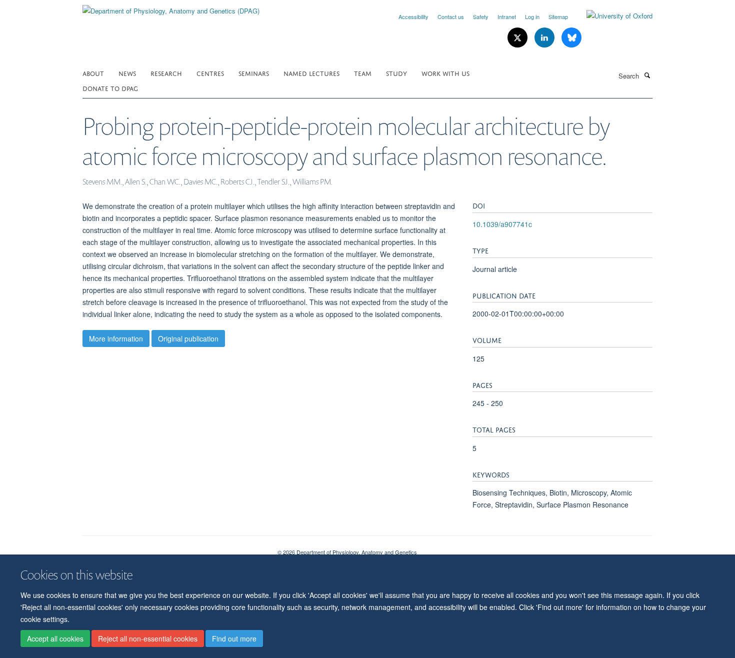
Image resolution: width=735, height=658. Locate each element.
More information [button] (116, 339)
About (93, 73)
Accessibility (413, 16)
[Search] (647, 75)
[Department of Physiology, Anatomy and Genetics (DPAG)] (171, 7)
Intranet (507, 16)
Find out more (234, 639)
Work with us (446, 73)
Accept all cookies (55, 639)
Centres (210, 73)
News (127, 73)
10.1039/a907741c (502, 224)
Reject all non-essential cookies (148, 639)
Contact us (451, 16)
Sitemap (558, 16)
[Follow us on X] (519, 37)
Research (166, 73)
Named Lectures (312, 73)
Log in (532, 16)
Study (396, 73)
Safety (480, 16)
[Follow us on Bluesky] (572, 37)
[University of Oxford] (612, 16)
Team (363, 73)
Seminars (253, 73)
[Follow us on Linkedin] (545, 37)
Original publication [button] (188, 339)
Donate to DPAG (110, 87)
